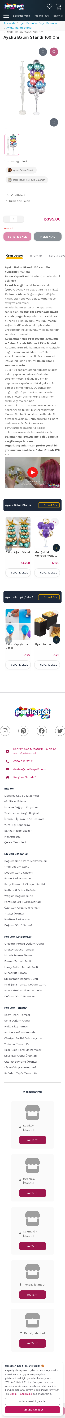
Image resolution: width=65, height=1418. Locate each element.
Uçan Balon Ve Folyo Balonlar (38, 23)
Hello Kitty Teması (16, 1026)
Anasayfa (9, 23)
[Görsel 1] (15, 545)
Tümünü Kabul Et (32, 1409)
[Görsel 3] (22, 545)
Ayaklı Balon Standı (19, 27)
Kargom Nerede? (24, 777)
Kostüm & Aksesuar (17, 919)
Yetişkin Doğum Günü (18, 896)
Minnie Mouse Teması (18, 955)
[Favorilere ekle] (54, 52)
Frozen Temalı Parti (17, 961)
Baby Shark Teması (17, 1014)
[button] (49, 505)
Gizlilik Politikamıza (21, 1393)
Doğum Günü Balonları (19, 996)
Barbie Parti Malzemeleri (20, 1032)
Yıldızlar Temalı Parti (18, 1044)
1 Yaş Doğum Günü (16, 866)
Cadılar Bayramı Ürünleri (21, 1061)
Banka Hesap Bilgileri (18, 830)
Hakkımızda (12, 836)
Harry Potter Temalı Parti (21, 967)
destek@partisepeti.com (29, 769)
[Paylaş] (43, 52)
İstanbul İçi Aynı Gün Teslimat (24, 819)
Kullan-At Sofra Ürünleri (20, 890)
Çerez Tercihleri (15, 842)
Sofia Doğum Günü (17, 1020)
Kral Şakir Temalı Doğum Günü (25, 984)
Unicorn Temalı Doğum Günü (24, 943)
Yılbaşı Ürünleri (14, 913)
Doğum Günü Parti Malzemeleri (25, 861)
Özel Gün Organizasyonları (22, 907)
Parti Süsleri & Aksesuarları (22, 902)
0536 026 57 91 (23, 761)
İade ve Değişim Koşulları (21, 807)
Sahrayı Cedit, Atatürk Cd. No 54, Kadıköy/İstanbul (35, 751)
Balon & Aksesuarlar (17, 878)
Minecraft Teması (16, 973)
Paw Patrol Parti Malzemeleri (23, 990)
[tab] (14, 256)
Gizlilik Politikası (15, 801)
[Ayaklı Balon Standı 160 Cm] (12, 144)
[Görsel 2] (19, 545)
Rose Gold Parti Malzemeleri (23, 1049)
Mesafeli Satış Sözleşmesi (21, 795)
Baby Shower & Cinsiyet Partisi (24, 884)
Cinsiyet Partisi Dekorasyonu (23, 1038)
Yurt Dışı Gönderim (17, 825)
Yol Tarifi (32, 1140)
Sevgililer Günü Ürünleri (20, 1055)
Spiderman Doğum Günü (21, 978)
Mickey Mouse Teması (19, 949)
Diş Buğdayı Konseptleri (20, 1067)
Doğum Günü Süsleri (18, 872)
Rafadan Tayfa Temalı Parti (22, 1073)
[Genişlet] (54, 122)
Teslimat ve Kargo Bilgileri (21, 813)
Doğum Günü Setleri (18, 925)
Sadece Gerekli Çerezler (32, 1401)
